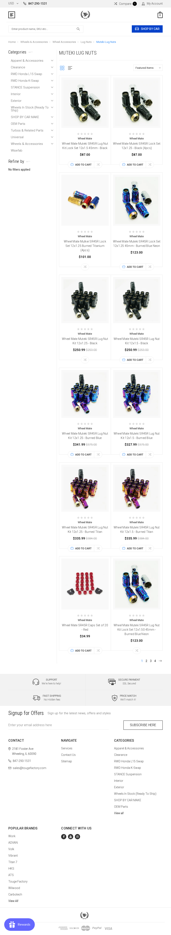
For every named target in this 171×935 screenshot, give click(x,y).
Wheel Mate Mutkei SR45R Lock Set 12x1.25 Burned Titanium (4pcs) (85, 246)
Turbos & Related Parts (27, 130)
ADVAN (13, 842)
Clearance (18, 67)
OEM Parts (18, 124)
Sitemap (66, 761)
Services (66, 748)
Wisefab (16, 150)
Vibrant (13, 855)
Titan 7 (12, 862)
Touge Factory (18, 881)
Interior (16, 94)
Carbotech (15, 894)
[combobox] (45, 29)
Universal (17, 137)
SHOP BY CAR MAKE (25, 117)
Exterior (16, 101)
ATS (11, 875)
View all (118, 813)
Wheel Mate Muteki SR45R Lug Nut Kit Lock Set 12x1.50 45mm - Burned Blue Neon (137, 630)
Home (12, 41)
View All (13, 901)
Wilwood (14, 888)
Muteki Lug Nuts (106, 41)
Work (11, 836)
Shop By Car (150, 29)
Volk (11, 849)
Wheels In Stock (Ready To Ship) (30, 109)
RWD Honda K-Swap (25, 81)
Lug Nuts (86, 41)
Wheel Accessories (64, 41)
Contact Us (68, 754)
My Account (155, 3)
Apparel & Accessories (27, 61)
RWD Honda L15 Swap (26, 74)
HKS (11, 868)
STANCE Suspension (25, 87)
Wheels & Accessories (34, 41)
